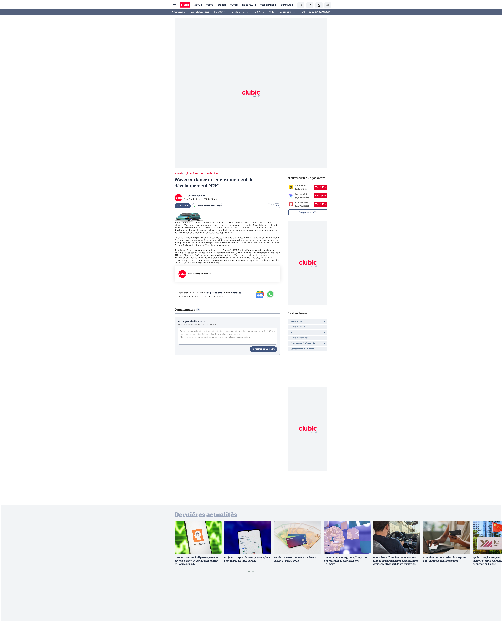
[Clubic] (185, 5)
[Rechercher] (301, 5)
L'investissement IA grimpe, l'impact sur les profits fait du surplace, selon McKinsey (346, 560)
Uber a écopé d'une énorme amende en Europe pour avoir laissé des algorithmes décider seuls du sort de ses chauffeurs (395, 560)
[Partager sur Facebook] (495, 598)
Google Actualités (214, 293)
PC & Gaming (220, 12)
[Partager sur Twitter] (495, 607)
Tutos (234, 5)
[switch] (319, 5)
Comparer (287, 5)
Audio (271, 12)
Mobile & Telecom (240, 12)
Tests (209, 5)
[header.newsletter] (310, 5)
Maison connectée (288, 12)
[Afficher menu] (174, 5)
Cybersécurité (178, 12)
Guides (222, 5)
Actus (198, 5)
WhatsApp (235, 293)
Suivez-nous (183, 206)
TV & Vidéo (258, 12)
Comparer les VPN (307, 212)
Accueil (178, 173)
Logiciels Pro (211, 173)
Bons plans (249, 5)
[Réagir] (269, 205)
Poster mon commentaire (263, 349)
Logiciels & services (200, 12)
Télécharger (268, 5)
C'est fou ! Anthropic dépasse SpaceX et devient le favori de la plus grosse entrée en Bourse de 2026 (197, 560)
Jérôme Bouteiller (197, 196)
